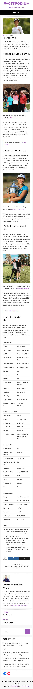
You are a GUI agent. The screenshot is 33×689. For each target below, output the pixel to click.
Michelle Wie (16, 568)
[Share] (13, 558)
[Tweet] (24, 558)
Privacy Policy (13, 686)
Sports (19, 564)
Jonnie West (25, 566)
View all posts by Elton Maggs (17, 605)
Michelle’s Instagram (16, 118)
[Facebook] (5, 674)
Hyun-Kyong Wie (14, 566)
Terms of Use (25, 686)
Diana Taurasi (14, 311)
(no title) (5, 649)
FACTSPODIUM (16, 3)
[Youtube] (9, 674)
